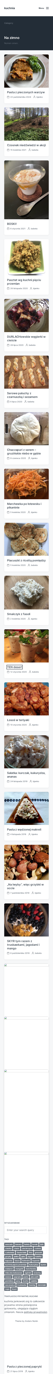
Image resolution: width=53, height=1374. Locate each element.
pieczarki (35, 1277)
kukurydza (33, 1265)
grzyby (8, 1256)
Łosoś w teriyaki (18, 720)
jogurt (30, 1256)
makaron (9, 1269)
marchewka (31, 1269)
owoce (8, 1277)
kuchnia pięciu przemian (16, 1265)
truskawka (21, 1285)
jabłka (16, 1256)
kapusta (8, 1260)
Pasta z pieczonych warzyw (26, 92)
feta (30, 1252)
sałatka (34, 1281)
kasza (17, 1260)
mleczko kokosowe (13, 1273)
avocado (9, 1244)
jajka (23, 1256)
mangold (19, 1269)
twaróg (32, 1285)
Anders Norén (31, 1321)
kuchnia (9, 8)
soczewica (10, 1285)
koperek (36, 1260)
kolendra (26, 1260)
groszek (38, 1252)
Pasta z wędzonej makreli (24, 829)
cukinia (38, 1248)
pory (18, 1281)
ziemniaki (42, 1285)
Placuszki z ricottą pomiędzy (26, 560)
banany (18, 1244)
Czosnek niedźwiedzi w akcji (26, 145)
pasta (25, 1277)
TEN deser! (14, 667)
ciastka (8, 1248)
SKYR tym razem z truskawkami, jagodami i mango (23, 944)
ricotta (25, 1281)
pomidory (9, 1281)
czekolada (9, 1252)
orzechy (37, 1273)
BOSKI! (12, 224)
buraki (35, 1244)
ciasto (16, 1248)
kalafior (38, 1256)
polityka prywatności (35, 1312)
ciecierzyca (27, 1248)
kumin (43, 1265)
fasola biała (21, 1252)
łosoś (14, 1289)
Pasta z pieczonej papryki (24, 1366)
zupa (7, 1289)
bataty (27, 1244)
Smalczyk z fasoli (18, 614)
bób (42, 1244)
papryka (17, 1277)
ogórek (28, 1273)
